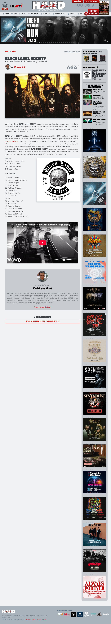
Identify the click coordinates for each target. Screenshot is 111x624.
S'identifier (92, 1)
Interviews (46, 14)
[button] (77, 1)
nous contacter (41, 619)
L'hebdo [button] (93, 11)
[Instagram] (88, 5)
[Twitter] (81, 5)
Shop (81, 14)
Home (7, 14)
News (15, 14)
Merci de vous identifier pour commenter (42, 321)
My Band (72, 14)
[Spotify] (92, 5)
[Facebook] (78, 5)
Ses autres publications (42, 307)
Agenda (23, 14)
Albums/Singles (60, 14)
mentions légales (31, 619)
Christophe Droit (19, 67)
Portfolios (34, 14)
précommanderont (12, 141)
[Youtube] (85, 5)
